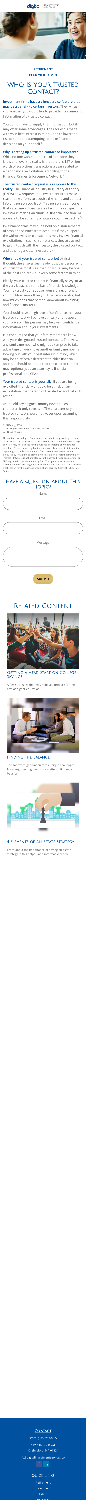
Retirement (43, 1482)
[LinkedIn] (46, 1464)
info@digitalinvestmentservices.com (43, 1457)
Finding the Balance (28, 757)
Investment (43, 1488)
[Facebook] (39, 1464)
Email (43, 518)
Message (43, 542)
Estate (43, 1494)
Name (43, 493)
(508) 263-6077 (47, 1438)
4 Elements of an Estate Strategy (40, 842)
